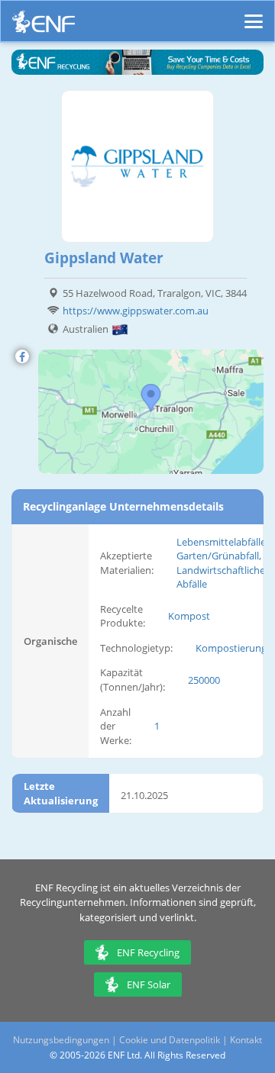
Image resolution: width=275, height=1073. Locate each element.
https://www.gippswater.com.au (136, 310)
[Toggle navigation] (253, 14)
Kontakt (246, 1039)
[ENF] (43, 25)
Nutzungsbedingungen (61, 1039)
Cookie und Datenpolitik (169, 1039)
